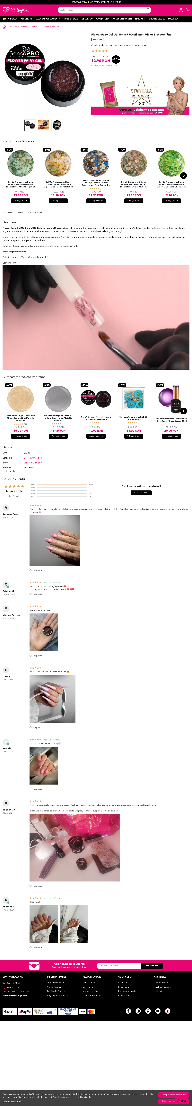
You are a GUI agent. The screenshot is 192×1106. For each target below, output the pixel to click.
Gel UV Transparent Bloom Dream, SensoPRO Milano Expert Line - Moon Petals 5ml (58, 184)
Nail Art (140, 19)
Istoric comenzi (125, 996)
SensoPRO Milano (18, 27)
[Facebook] (128, 1011)
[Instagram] (138, 1011)
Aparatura (102, 19)
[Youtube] (158, 1011)
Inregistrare (123, 987)
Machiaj (173, 19)
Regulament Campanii (57, 996)
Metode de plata (91, 991)
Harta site (158, 991)
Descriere (7, 213)
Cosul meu (88, 987)
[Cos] (187, 10)
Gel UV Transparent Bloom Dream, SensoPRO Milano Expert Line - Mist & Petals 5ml (171, 184)
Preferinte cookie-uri (12, 1102)
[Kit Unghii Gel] (16, 10)
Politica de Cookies (56, 991)
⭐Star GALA (10, 19)
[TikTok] (168, 1011)
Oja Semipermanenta (48, 19)
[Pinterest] (148, 1011)
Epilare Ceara (156, 19)
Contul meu (123, 983)
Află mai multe (85, 1097)
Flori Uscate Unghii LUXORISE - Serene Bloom (134, 418)
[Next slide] (183, 175)
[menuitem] (30, 125)
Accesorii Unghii (122, 19)
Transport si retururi (92, 996)
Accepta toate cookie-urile (174, 1095)
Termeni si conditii (55, 983)
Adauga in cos (20, 201)
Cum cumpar (89, 983)
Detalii (20, 213)
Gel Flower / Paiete (53, 27)
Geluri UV (87, 19)
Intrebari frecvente (162, 987)
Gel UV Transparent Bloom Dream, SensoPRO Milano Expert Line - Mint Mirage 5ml (20, 184)
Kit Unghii (26, 19)
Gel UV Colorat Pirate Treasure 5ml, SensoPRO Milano (96, 418)
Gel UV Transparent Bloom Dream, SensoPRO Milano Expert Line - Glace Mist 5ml (133, 184)
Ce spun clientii (35, 213)
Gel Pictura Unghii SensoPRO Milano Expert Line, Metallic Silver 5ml (58, 418)
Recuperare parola (127, 991)
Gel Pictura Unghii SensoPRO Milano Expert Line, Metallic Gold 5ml (20, 418)
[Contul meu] (181, 10)
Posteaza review (141, 493)
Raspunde (37, 570)
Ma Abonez (152, 966)
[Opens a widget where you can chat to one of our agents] (181, 1101)
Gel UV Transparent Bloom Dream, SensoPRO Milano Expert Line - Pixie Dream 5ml (96, 183)
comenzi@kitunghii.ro (15, 996)
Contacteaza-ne (161, 983)
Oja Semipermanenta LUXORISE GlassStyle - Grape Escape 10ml (171, 420)
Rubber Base (71, 19)
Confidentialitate (55, 987)
